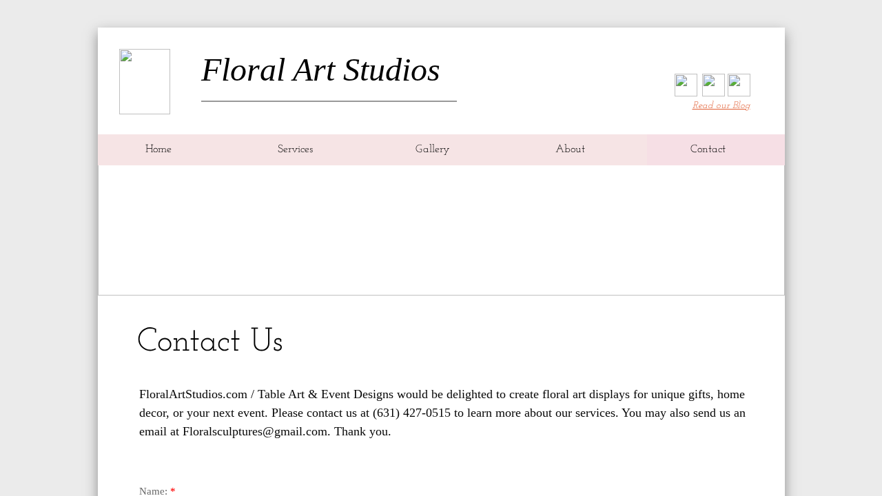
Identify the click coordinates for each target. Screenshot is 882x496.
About (570, 149)
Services (295, 149)
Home (158, 149)
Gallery (433, 149)
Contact (708, 149)
